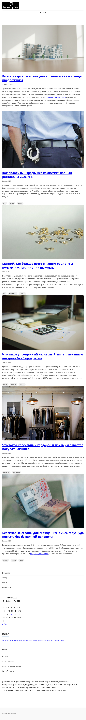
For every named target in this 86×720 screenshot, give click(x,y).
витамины (12, 294)
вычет (5, 384)
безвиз (5, 560)
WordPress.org (8, 671)
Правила (6, 573)
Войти (5, 657)
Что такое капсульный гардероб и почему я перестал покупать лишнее (42, 447)
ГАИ (4, 203)
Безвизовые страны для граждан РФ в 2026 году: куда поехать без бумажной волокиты (43, 535)
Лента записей (8, 661)
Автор (5, 577)
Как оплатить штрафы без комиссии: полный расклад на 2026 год (37, 175)
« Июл (4, 624)
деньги (13, 384)
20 (12, 614)
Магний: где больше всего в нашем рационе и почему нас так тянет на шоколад (37, 265)
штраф (20, 203)
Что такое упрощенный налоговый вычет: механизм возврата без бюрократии (42, 356)
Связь (4, 582)
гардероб (6, 472)
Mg (4, 294)
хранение (16, 472)
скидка (12, 203)
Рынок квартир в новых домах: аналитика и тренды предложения (42, 78)
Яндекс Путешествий (39, 553)
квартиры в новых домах (55, 97)
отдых (14, 560)
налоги (22, 384)
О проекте (6, 587)
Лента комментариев (11, 666)
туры (21, 560)
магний (22, 294)
